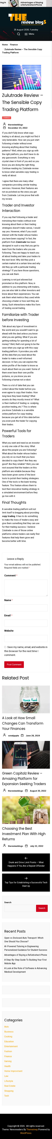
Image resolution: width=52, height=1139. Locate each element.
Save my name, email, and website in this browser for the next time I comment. (25, 651)
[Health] (26, 1118)
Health (7, 1066)
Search (7, 902)
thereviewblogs (15, 124)
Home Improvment (13, 1071)
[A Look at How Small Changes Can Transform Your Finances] (26, 699)
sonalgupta (13, 735)
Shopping (8, 1091)
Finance (6, 117)
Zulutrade (21, 242)
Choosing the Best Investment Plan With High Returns (24, 834)
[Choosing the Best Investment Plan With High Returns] (26, 810)
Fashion (8, 1051)
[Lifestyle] (28, 1118)
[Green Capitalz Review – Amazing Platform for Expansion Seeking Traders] (26, 755)
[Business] (17, 1118)
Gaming (8, 1061)
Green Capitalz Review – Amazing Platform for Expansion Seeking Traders (24, 778)
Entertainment (11, 1046)
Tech (6, 1095)
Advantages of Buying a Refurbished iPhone (32, 3)
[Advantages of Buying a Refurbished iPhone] (13, 3)
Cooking (8, 1036)
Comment (10, 575)
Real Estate (9, 1086)
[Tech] (31, 1118)
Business (8, 1031)
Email (8, 615)
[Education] (20, 1118)
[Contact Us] (34, 1118)
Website (8, 630)
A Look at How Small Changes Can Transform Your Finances (22, 723)
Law (6, 1076)
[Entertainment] (23, 1118)
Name (8, 600)
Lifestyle (8, 1081)
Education (9, 1041)
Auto (6, 1026)
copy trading (8, 516)
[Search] (18, 34)
